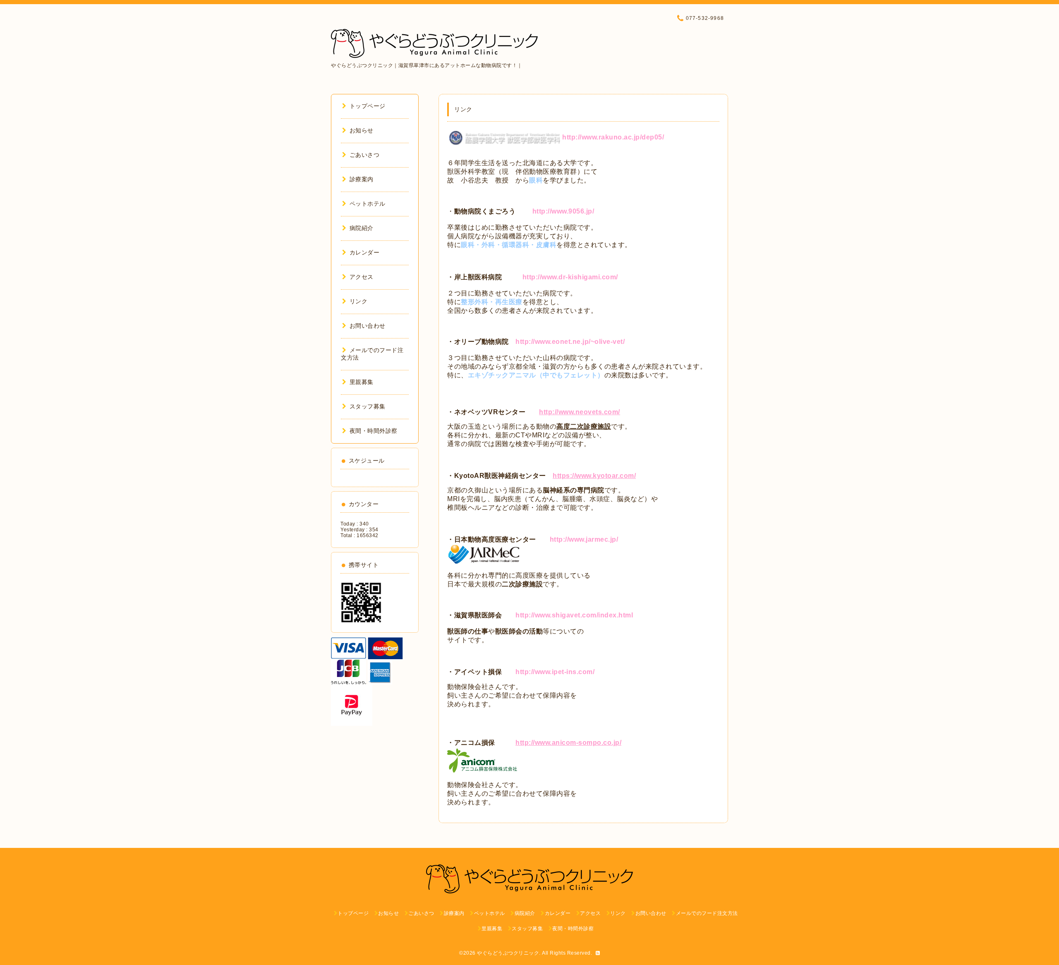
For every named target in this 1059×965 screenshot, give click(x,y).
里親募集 (362, 382)
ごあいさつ (364, 154)
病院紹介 (362, 228)
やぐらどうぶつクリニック (508, 953)
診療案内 (362, 179)
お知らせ (362, 130)
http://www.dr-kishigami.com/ (570, 277)
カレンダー (364, 252)
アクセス (362, 277)
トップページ (368, 106)
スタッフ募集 (368, 406)
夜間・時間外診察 (374, 430)
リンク (358, 301)
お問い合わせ (368, 325)
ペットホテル (368, 203)
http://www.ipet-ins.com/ (554, 671)
